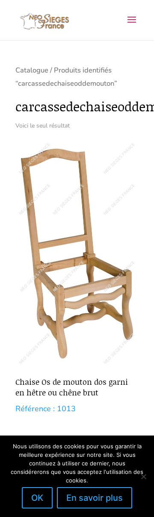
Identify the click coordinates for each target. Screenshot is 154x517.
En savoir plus (94, 498)
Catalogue (31, 70)
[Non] (143, 476)
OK (37, 498)
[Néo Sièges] (45, 19)
